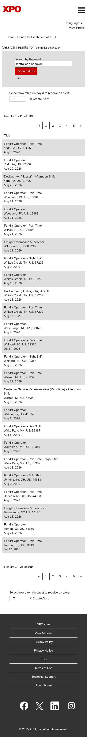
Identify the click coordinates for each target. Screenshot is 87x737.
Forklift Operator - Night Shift (23, 258)
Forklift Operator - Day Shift (22, 426)
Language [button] (73, 23)
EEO (44, 659)
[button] (58, 10)
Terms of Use (43, 668)
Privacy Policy (43, 641)
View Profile (77, 27)
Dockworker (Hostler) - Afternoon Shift (29, 176)
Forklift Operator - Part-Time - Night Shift (31, 459)
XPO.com (43, 624)
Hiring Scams (43, 685)
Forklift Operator (15, 160)
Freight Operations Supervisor (24, 242)
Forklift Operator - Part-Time (23, 143)
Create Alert (40, 99)
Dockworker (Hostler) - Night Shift (26, 291)
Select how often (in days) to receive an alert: (39, 93)
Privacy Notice (43, 650)
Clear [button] (19, 78)
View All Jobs (43, 633)
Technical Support (44, 676)
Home (11, 37)
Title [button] (7, 135)
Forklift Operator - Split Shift (22, 475)
